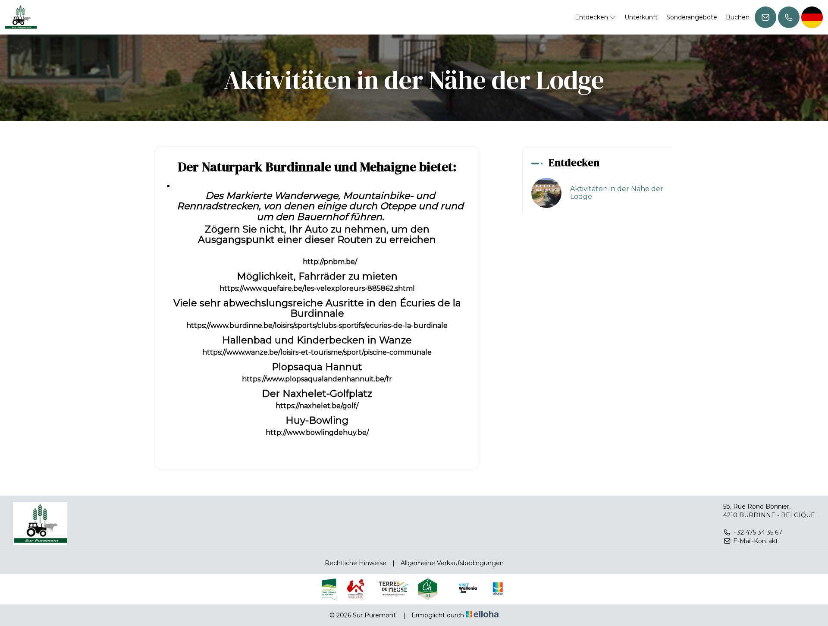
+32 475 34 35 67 (757, 532)
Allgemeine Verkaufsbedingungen (452, 563)
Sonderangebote (691, 17)
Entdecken (592, 17)
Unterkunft (641, 17)
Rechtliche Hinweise (355, 563)
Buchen (738, 17)
